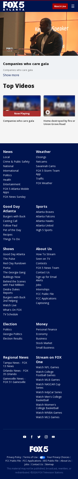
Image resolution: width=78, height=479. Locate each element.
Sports (41, 206)
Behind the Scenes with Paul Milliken (14, 283)
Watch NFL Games (47, 367)
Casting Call (10, 221)
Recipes (7, 234)
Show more (11, 75)
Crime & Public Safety (16, 161)
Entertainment (11, 184)
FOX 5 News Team (47, 268)
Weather (43, 151)
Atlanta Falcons (45, 216)
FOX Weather (44, 183)
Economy (42, 334)
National (8, 166)
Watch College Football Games (45, 373)
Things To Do (11, 239)
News (7, 151)
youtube (25, 437)
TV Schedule (10, 314)
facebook (32, 437)
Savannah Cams (46, 166)
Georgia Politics (12, 334)
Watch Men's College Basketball (49, 398)
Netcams (41, 161)
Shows (8, 248)
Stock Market (44, 343)
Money (42, 324)
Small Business (45, 347)
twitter (39, 437)
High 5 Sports (44, 230)
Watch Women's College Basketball (47, 406)
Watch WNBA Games (49, 412)
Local (6, 157)
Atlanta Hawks (45, 221)
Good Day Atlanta (11, 208)
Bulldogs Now (11, 277)
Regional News (15, 357)
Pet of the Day (12, 230)
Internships (42, 289)
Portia (6, 268)
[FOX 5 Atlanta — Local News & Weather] (14, 6)
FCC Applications (46, 298)
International (11, 170)
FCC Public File (45, 294)
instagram (46, 437)
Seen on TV (43, 258)
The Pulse (9, 258)
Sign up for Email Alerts (46, 278)
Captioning (42, 303)
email (53, 437)
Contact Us (43, 272)
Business (41, 338)
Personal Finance (46, 329)
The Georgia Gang (14, 272)
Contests (41, 263)
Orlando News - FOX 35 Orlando (15, 372)
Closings (41, 157)
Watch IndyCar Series (49, 392)
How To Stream (45, 254)
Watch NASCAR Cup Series (48, 385)
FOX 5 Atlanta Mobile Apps (16, 190)
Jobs (38, 285)
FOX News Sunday (14, 196)
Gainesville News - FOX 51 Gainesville (14, 380)
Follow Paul (10, 225)
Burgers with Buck (14, 216)
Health (7, 179)
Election (10, 324)
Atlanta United (44, 225)
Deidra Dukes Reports (11, 291)
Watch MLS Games (47, 417)
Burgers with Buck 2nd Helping (14, 298)
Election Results (12, 338)
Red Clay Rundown (14, 263)
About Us (44, 248)
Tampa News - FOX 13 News (15, 364)
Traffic (40, 178)
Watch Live (60, 6)
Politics (7, 175)
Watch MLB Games (48, 379)
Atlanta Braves (45, 212)
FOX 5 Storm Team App (48, 172)
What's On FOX (12, 310)
